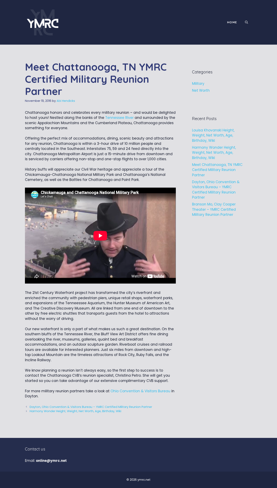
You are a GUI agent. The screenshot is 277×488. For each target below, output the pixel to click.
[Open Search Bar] (246, 22)
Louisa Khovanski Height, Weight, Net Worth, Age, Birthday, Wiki (213, 135)
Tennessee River (119, 117)
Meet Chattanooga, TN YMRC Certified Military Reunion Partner (217, 169)
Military (198, 83)
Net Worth (201, 90)
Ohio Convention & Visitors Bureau (140, 391)
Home (232, 22)
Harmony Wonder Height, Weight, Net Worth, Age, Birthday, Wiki (75, 411)
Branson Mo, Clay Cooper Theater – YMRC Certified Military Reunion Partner (214, 209)
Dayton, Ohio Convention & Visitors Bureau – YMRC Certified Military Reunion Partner (91, 407)
